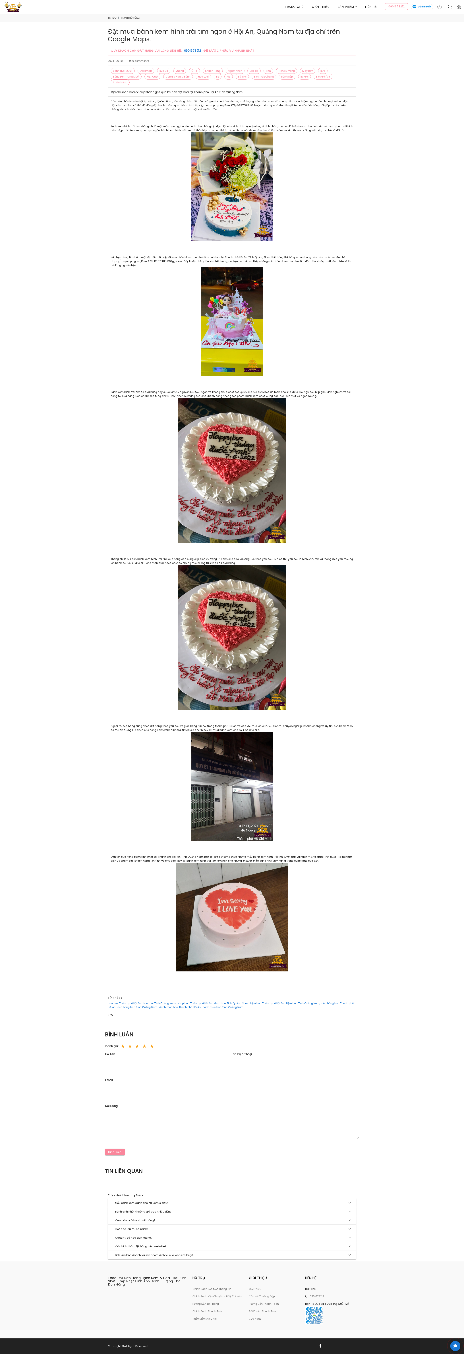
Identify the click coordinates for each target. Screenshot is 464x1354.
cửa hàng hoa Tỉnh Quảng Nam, (137, 1007)
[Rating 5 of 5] (151, 1046)
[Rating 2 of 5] (130, 1046)
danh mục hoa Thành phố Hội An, (180, 1007)
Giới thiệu (321, 7)
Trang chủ (294, 7)
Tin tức (112, 17)
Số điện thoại (242, 1054)
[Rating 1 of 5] (122, 1046)
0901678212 (193, 51)
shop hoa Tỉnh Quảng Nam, (231, 1003)
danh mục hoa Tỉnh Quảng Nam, (223, 1007)
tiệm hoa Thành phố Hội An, (267, 1003)
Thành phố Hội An (130, 17)
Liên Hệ (371, 7)
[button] (351, 6)
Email (109, 1080)
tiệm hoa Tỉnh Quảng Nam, (303, 1003)
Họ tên (110, 1054)
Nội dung (111, 1106)
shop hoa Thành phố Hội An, (195, 1003)
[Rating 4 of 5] (144, 1046)
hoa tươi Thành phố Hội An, (125, 1003)
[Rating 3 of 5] (137, 1046)
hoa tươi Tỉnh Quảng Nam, (159, 1003)
